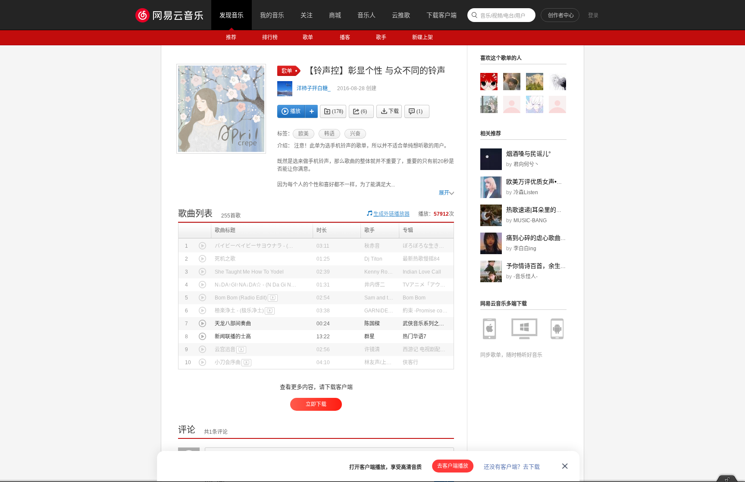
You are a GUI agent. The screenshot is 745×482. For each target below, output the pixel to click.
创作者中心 (561, 16)
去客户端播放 (452, 466)
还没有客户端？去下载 (512, 466)
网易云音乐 (173, 15)
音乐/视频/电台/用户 (503, 16)
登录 (593, 16)
